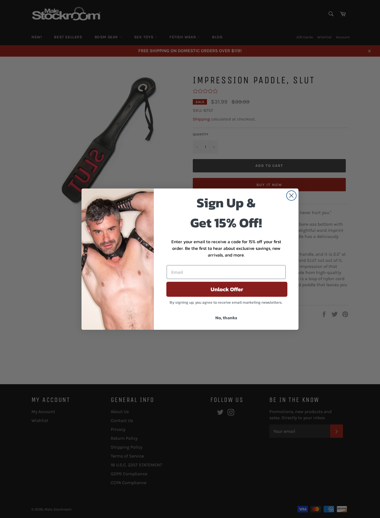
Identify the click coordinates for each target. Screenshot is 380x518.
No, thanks (226, 317)
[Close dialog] (291, 195)
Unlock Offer (227, 289)
